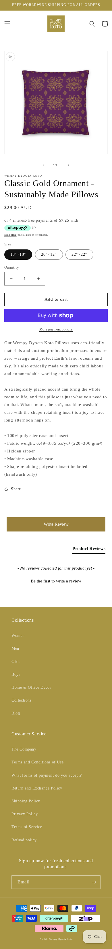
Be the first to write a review (56, 581)
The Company (23, 749)
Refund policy (24, 840)
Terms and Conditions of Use (37, 762)
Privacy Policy (24, 814)
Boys (15, 674)
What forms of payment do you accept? (46, 775)
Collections (21, 700)
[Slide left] (43, 165)
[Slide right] (68, 165)
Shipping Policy (25, 801)
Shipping (10, 234)
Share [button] (16, 489)
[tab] (88, 550)
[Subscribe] (94, 882)
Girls (15, 661)
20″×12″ (49, 254)
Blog (15, 713)
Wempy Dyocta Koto (60, 939)
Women (18, 635)
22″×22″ (79, 254)
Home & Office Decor (31, 687)
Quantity (11, 267)
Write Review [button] (56, 524)
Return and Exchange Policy (36, 788)
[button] (7, 23)
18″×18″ (18, 254)
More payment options (56, 329)
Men (15, 648)
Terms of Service (26, 827)
